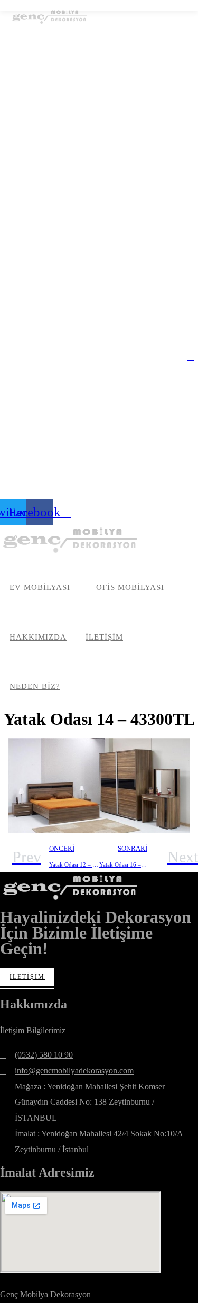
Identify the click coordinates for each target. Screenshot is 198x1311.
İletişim (27, 976)
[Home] (71, 539)
